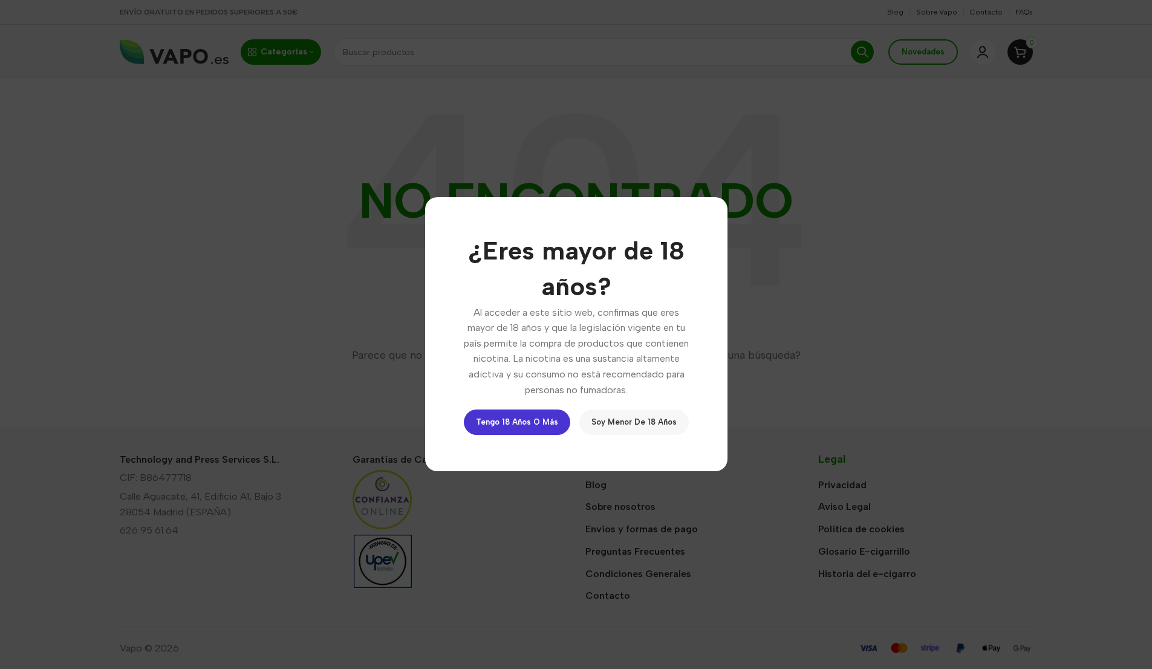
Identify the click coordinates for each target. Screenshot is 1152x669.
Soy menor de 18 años (634, 422)
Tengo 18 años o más (517, 422)
